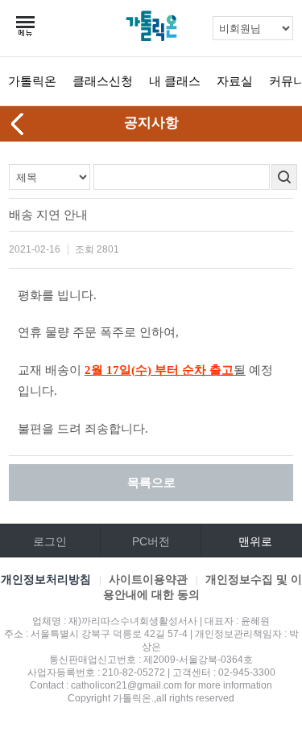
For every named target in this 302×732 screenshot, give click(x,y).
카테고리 (26, 26)
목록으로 (151, 482)
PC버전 (151, 541)
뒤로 (18, 124)
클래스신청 (102, 81)
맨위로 (255, 541)
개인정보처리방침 (46, 579)
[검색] (284, 177)
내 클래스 (175, 81)
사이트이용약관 (148, 579)
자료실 (235, 81)
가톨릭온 (32, 81)
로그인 (50, 541)
